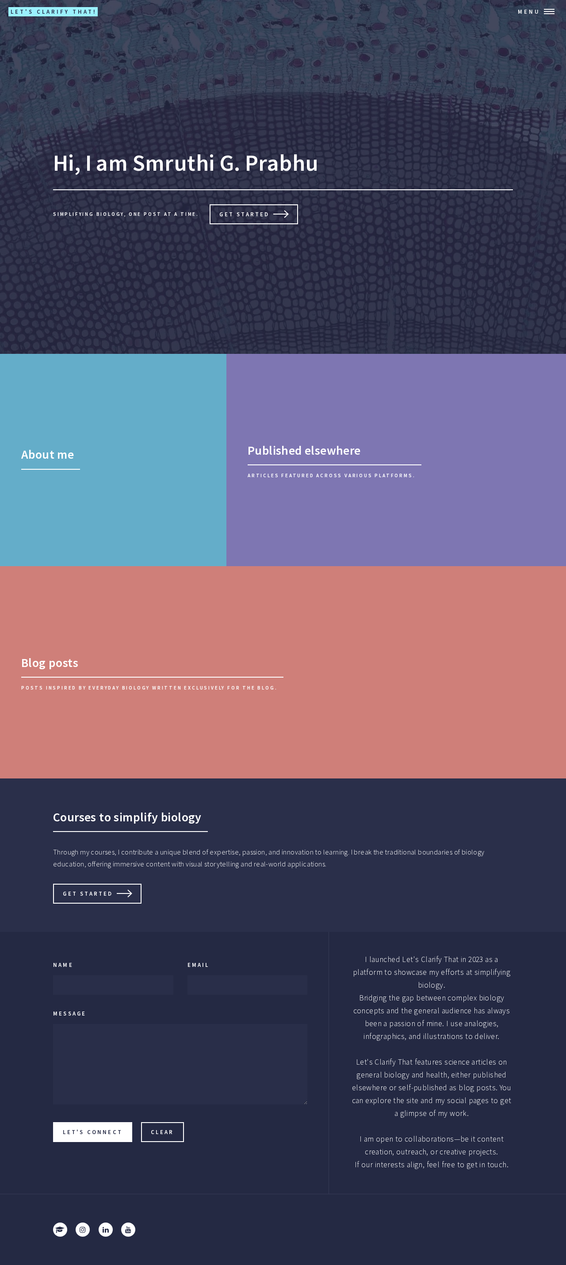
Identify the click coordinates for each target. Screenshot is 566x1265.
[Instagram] (83, 1229)
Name (63, 964)
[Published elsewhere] (396, 460)
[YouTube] (128, 1229)
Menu (529, 11)
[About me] (113, 460)
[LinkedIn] (106, 1229)
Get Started (244, 214)
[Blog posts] (283, 672)
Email (198, 964)
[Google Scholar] (60, 1229)
